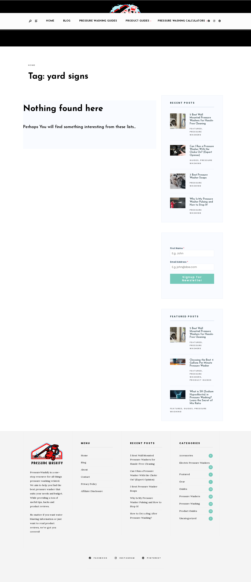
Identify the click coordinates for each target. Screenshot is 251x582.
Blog (67, 21)
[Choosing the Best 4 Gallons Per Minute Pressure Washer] (177, 362)
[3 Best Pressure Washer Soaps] (177, 181)
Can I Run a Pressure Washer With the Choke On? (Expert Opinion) (143, 475)
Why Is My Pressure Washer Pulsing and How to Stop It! (201, 202)
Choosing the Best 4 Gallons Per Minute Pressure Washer (201, 363)
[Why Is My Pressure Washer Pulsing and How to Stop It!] (177, 203)
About (84, 469)
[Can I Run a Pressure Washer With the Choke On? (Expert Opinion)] (177, 150)
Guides (194, 160)
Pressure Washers (189, 496)
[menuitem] (137, 21)
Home (50, 21)
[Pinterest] (219, 21)
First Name (177, 248)
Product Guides (137, 21)
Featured (196, 128)
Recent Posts (182, 103)
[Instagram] (214, 21)
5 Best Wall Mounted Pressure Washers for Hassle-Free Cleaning (142, 460)
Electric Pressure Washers (194, 462)
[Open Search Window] (30, 21)
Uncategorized (187, 518)
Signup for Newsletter (192, 278)
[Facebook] (208, 21)
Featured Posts (184, 316)
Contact (85, 476)
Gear (182, 481)
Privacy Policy (89, 484)
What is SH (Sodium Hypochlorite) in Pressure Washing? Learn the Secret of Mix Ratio (201, 397)
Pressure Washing (189, 503)
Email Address (179, 261)
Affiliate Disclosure (92, 491)
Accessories (186, 455)
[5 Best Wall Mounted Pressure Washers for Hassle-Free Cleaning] (177, 121)
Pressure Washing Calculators (181, 21)
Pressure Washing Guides (98, 21)
